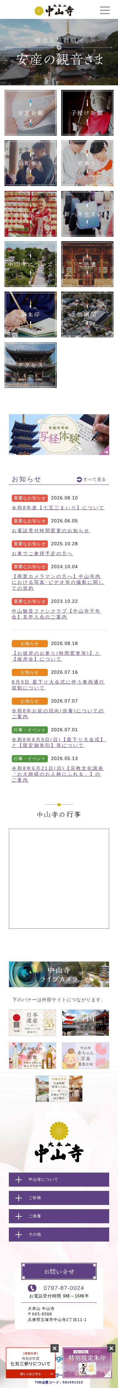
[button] (59, 1361)
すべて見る (94, 479)
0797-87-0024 (64, 1288)
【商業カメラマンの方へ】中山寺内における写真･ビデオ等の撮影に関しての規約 (58, 582)
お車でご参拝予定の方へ (42, 553)
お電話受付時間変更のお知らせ (51, 530)
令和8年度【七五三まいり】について (58, 507)
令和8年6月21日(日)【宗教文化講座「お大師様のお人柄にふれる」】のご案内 (58, 774)
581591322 (73, 1382)
